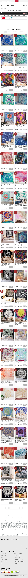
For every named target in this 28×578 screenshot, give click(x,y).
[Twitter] (4, 569)
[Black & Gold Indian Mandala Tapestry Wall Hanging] (7, 301)
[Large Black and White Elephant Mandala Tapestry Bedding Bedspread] (21, 478)
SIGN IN (20, 10)
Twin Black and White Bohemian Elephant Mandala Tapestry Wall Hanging (6, 480)
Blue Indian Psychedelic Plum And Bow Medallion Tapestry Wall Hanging (20, 166)
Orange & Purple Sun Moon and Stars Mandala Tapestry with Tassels (6, 225)
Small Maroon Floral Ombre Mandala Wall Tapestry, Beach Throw (6, 166)
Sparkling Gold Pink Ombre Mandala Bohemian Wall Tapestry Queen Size (6, 382)
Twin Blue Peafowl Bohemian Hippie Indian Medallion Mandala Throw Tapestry (21, 461)
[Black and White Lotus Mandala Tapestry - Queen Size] (21, 498)
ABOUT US (3, 553)
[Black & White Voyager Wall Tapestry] (7, 321)
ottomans (8, 548)
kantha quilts (24, 547)
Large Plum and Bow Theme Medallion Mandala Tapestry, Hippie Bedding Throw (21, 343)
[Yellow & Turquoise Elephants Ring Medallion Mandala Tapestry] (7, 419)
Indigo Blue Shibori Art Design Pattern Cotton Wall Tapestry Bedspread (6, 146)
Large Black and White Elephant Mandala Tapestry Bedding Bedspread (20, 480)
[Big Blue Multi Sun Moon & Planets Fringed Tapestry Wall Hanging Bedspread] (21, 419)
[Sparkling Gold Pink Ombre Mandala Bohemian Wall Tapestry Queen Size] (7, 380)
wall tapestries (19, 517)
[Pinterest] (6, 569)
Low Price (15, 31)
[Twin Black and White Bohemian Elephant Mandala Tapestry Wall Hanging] (7, 478)
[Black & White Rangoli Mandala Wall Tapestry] (21, 380)
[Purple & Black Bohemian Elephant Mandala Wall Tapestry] (21, 85)
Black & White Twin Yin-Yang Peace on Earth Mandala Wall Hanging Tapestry (7, 244)
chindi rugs (24, 546)
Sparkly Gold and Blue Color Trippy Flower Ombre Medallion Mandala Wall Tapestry (7, 441)
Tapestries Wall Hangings (11, 15)
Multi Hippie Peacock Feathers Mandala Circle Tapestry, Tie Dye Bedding (20, 323)
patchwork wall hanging (22, 534)
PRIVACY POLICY (18, 557)
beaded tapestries (13, 534)
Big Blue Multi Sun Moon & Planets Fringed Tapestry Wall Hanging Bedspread (20, 421)
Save (4, 17)
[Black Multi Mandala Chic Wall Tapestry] (7, 85)
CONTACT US (4, 561)
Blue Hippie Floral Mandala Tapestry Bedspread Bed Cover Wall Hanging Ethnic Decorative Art (21, 146)
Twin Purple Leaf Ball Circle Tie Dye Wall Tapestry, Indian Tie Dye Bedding (21, 441)
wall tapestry (13, 531)
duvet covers (13, 548)
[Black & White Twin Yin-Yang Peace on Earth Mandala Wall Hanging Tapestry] (7, 242)
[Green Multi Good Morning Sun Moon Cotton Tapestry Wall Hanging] (21, 203)
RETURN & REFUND (19, 561)
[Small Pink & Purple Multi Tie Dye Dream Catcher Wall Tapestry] (21, 124)
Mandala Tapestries (21, 15)
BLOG (2, 563)
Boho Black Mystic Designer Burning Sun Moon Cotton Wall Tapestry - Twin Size (6, 264)
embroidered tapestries (13, 535)
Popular (9, 31)
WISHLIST (9, 10)
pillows (5, 547)
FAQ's (2, 557)
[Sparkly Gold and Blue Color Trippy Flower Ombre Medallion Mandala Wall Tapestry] (7, 439)
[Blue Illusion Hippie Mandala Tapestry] (7, 65)
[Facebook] (2, 569)
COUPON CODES (18, 553)
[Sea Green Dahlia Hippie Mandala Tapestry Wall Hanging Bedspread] (21, 360)
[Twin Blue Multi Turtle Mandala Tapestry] (7, 124)
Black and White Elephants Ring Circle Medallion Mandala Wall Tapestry (6, 343)
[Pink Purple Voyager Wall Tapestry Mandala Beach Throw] (7, 360)
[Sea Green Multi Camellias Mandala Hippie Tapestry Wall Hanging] (7, 203)
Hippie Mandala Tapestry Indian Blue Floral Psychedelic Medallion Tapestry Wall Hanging (20, 244)
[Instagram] (9, 569)
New (6, 31)
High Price (20, 31)
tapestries (7, 525)
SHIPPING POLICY (18, 559)
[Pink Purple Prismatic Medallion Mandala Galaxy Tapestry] (21, 183)
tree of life (7, 534)
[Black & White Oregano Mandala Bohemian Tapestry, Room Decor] (21, 301)
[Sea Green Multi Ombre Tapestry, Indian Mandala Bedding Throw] (21, 65)
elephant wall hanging (5, 535)
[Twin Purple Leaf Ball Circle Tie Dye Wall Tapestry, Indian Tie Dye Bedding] (21, 439)
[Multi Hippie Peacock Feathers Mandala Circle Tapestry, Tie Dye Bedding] (21, 321)
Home (4, 15)
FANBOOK (3, 555)
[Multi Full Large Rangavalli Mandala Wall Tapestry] (21, 262)
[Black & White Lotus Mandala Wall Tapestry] (7, 498)
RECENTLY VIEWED (14, 10)
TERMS (15, 563)
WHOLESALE (4, 559)
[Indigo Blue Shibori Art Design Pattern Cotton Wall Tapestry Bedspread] (7, 144)
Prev (7, 508)
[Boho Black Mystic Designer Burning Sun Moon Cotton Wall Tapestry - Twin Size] (7, 262)
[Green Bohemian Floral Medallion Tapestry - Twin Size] (7, 183)
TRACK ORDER (17, 555)
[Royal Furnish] (8, 5)
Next (21, 508)
